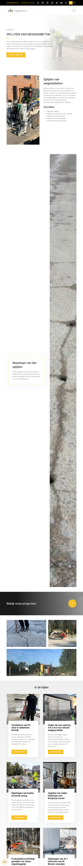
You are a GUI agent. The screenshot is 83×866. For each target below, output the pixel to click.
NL (71, 3)
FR (74, 3)
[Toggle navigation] (73, 10)
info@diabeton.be (13, 3)
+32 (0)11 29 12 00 (27, 3)
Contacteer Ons (16, 55)
